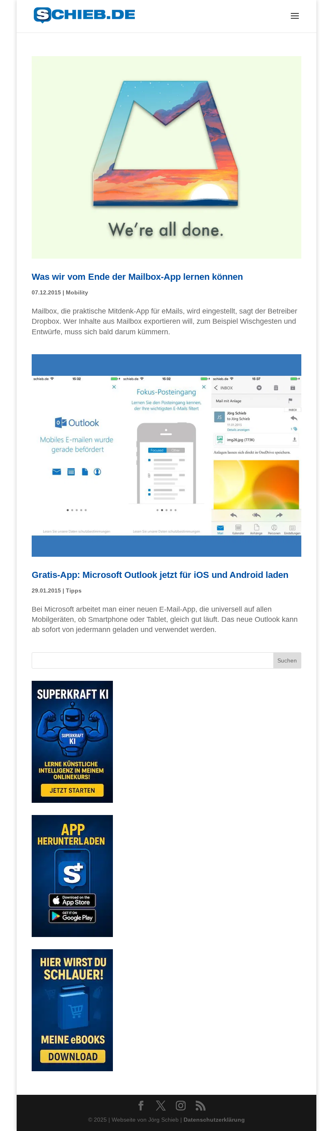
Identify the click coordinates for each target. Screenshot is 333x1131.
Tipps (74, 590)
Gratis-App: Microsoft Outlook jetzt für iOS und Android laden (160, 575)
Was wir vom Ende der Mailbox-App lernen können (137, 277)
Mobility (77, 292)
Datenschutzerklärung (214, 1119)
